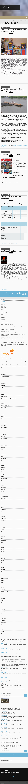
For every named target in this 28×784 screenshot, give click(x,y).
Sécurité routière (4, 591)
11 (9, 294)
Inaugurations (4, 511)
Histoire (2, 505)
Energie (2, 471)
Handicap (3, 502)
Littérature (3, 536)
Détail (6, 211)
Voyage (2, 631)
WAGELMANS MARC (5, 644)
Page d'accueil (20, 20)
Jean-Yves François (5, 639)
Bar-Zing (10, 331)
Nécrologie (3, 562)
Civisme (2, 416)
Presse (2, 573)
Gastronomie (3, 498)
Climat (2, 418)
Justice (2, 529)
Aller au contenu (4, 0)
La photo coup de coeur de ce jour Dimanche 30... (10, 344)
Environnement (4, 478)
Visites (2, 627)
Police (2, 567)
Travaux (3, 616)
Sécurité (2, 589)
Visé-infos (5, 7)
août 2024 (3, 317)
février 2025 (3, 307)
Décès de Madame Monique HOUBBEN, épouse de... (11, 334)
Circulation (3, 412)
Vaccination (3, 620)
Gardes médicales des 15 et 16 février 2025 (11, 724)
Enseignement (4, 474)
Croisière (3, 447)
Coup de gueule (4, 445)
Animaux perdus (4, 380)
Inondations (3, 520)
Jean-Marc (3, 668)
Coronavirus (3, 443)
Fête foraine (3, 491)
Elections (3, 467)
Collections (3, 420)
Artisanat (3, 385)
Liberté (16, 332)
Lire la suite (3, 301)
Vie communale (4, 624)
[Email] (14, 755)
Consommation (4, 438)
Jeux (2, 522)
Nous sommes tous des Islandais (7, 332)
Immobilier (3, 509)
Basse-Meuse (4, 396)
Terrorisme (3, 604)
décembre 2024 (4, 311)
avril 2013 (14, 20)
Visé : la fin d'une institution (7, 712)
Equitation (3, 480)
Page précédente (5, 292)
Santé (2, 584)
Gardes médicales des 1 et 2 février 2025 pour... (12, 745)
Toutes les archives (4, 322)
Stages (2, 602)
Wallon (2, 633)
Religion (2, 580)
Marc (2, 678)
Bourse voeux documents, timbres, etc (8, 398)
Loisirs (2, 542)
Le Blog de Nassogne (20, 342)
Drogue (2, 463)
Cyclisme (3, 451)
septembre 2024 (4, 315)
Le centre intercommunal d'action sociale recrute (10, 346)
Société (2, 593)
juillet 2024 (3, 319)
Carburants (3, 407)
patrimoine (3, 565)
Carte (2, 687)
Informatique (3, 518)
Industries (3, 516)
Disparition (3, 454)
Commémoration (4, 423)
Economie (3, 465)
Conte (2, 440)
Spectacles (3, 598)
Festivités (3, 489)
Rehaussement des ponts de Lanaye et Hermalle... (12, 716)
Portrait (2, 571)
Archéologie (3, 383)
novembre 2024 (4, 312)
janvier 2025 (3, 309)
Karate (2, 531)
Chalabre (22, 346)
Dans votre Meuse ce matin (10, 154)
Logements (3, 540)
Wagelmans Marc (4, 683)
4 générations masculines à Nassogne (8, 342)
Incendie (3, 513)
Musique (3, 558)
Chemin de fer (4, 409)
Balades (2, 394)
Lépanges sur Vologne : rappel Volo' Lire (8, 337)
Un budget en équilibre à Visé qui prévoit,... (11, 732)
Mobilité (3, 551)
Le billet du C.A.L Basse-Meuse (12, 251)
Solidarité (3, 596)
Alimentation (3, 378)
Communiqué (4, 427)
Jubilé (2, 525)
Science (2, 587)
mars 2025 (3, 306)
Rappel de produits (5, 578)
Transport (3, 613)
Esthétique (3, 482)
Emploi (2, 469)
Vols (2, 629)
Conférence (3, 434)
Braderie (3, 400)
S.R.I (2, 582)
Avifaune (3, 392)
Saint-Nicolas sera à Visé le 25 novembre (18, 649)
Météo (2, 549)
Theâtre (2, 607)
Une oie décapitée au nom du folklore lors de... (15, 678)
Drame (2, 460)
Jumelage (3, 527)
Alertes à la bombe (5, 376)
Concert (2, 429)
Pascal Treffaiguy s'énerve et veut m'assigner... (9, 326)
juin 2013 (25, 20)
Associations (3, 389)
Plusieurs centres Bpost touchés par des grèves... (12, 741)
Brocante (3, 403)
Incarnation (12, 329)
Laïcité (2, 533)
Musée (2, 556)
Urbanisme (3, 618)
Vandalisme (3, 622)
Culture (2, 449)
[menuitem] (15, 20)
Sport (2, 600)
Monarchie (3, 553)
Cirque (2, 414)
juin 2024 (2, 320)
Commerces (3, 425)
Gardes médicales (4, 496)
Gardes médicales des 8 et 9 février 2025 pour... (12, 737)
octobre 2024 (3, 314)
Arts (2, 387)
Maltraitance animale (5, 545)
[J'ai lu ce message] (26, 781)
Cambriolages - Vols (5, 405)
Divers (2, 456)
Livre (2, 538)
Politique (3, 569)
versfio (2, 653)
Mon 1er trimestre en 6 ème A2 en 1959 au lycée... (10, 339)
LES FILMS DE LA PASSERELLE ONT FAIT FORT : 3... (13, 728)
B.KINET (3, 659)
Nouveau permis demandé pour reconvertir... (11, 708)
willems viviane (4, 649)
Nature (2, 560)
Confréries (3, 436)
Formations (3, 494)
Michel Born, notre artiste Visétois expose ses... (12, 720)
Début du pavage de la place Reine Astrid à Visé (16, 664)
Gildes (2, 500)
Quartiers (3, 576)
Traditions (3, 611)
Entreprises (3, 476)
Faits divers (3, 487)
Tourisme (3, 609)
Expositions (3, 485)
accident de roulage (5, 369)
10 (25, 293)
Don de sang (3, 458)
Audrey (2, 664)
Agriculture (3, 374)
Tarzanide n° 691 (4, 331)
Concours (3, 432)
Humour (2, 507)
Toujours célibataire (4, 329)
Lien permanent (4, 145)
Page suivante (24, 294)
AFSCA (2, 372)
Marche (2, 547)
